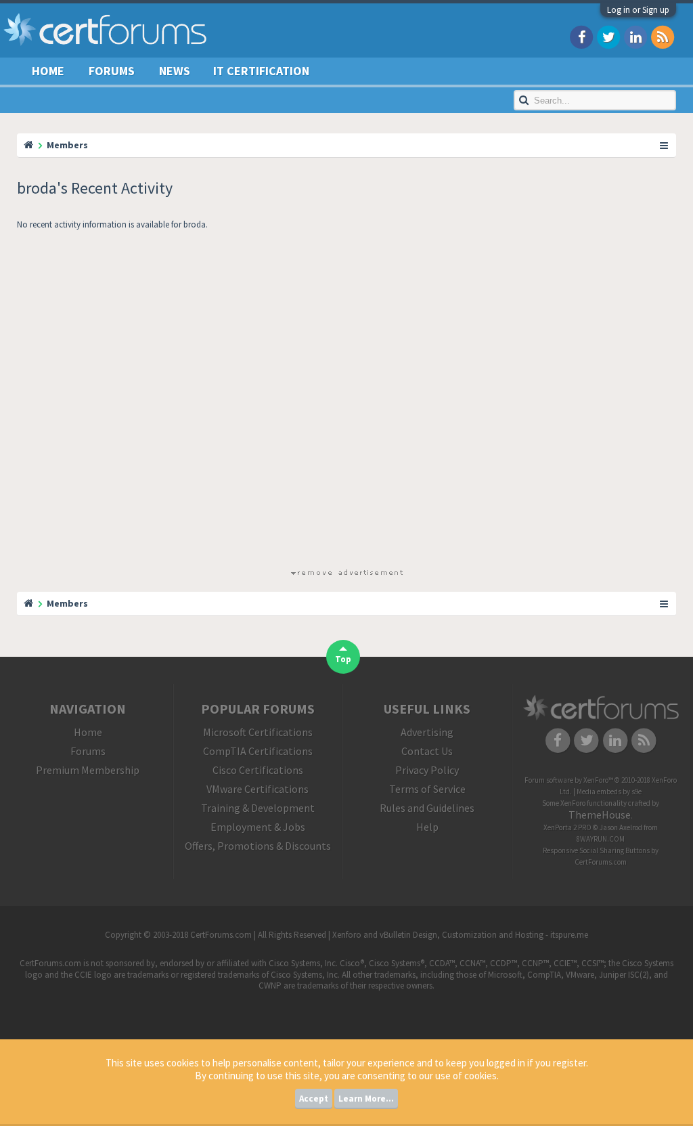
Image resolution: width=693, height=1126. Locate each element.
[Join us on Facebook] (581, 36)
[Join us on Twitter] (608, 36)
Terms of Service (427, 789)
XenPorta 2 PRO (567, 827)
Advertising (427, 732)
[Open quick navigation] (664, 145)
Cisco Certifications (258, 770)
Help (427, 826)
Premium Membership (87, 770)
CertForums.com (601, 862)
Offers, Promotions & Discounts (258, 845)
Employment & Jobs (257, 826)
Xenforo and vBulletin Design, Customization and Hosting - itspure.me (460, 934)
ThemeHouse (599, 814)
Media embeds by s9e (609, 791)
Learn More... (366, 1098)
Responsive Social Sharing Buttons (596, 850)
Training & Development (258, 808)
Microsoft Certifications (258, 732)
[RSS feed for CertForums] (662, 36)
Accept (313, 1098)
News (174, 71)
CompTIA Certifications (258, 751)
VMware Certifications (257, 789)
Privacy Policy (427, 770)
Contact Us (427, 751)
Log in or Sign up (638, 10)
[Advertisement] (346, 402)
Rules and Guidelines (427, 808)
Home (48, 71)
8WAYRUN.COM (601, 839)
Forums (112, 71)
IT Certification (261, 71)
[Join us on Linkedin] (635, 36)
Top (343, 659)
